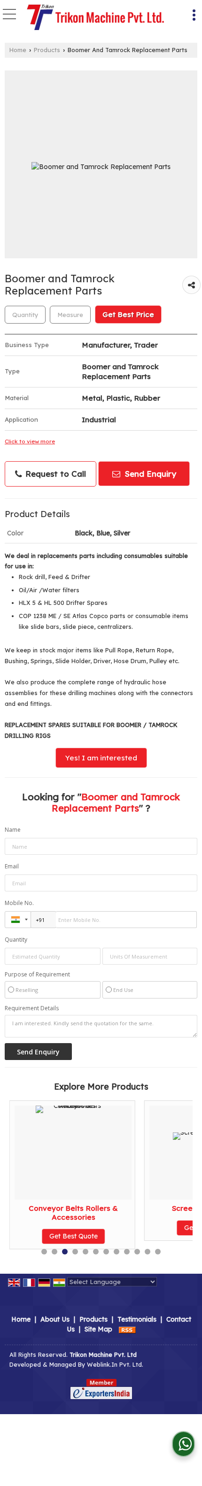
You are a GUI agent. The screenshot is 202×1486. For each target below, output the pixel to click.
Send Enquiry (149, 474)
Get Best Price (128, 314)
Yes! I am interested (101, 757)
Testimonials (136, 1319)
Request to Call (54, 474)
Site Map (98, 1329)
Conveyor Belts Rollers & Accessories (73, 1212)
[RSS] (127, 1329)
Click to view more (30, 441)
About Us (55, 1319)
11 (147, 1251)
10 (137, 1251)
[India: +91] (18, 919)
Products (47, 50)
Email (12, 866)
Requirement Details (32, 1008)
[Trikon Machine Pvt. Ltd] (95, 16)
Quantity (16, 940)
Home (17, 50)
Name (13, 830)
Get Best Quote (73, 1236)
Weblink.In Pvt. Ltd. (115, 1364)
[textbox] (70, 315)
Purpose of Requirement (37, 974)
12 (158, 1251)
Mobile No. (19, 903)
